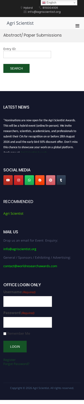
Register (9, 360)
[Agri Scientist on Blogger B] (40, 180)
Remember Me (18, 333)
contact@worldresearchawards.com (30, 266)
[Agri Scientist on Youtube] (8, 180)
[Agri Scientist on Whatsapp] (29, 180)
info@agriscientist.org (19, 249)
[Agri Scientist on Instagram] (18, 180)
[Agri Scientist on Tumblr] (61, 180)
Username (19, 292)
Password (18, 312)
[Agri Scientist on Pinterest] (50, 180)
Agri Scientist (20, 23)
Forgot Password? (16, 364)
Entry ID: (9, 49)
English (51, 2)
